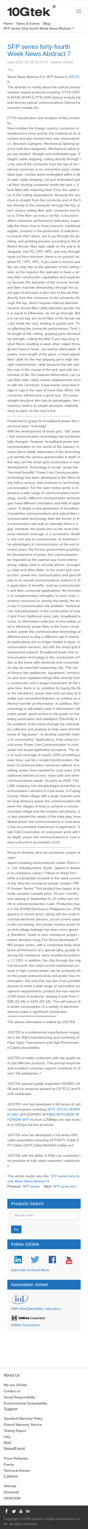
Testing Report (15, 1431)
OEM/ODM (12, 1498)
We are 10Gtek (15, 1385)
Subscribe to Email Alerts (30, 1270)
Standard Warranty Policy (23, 1418)
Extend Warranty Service (23, 1425)
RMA (7, 1443)
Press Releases (16, 1458)
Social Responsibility (19, 1397)
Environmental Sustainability (25, 1403)
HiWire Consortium (25, 1325)
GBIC (15, 1114)
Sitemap (10, 1486)
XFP (60, 1109)
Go (16, 1229)
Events (9, 1464)
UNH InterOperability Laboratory (36, 1309)
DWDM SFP (19, 1119)
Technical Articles (17, 1470)
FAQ (7, 1437)
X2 (66, 1109)
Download (11, 1492)
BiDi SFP (55, 1114)
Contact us (12, 1391)
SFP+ (51, 1109)
